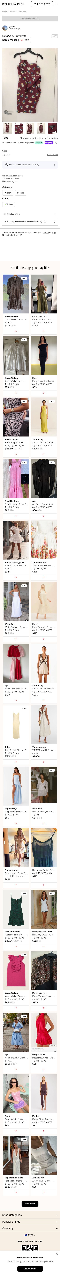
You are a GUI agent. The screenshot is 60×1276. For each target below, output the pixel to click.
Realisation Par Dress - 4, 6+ (18, 934)
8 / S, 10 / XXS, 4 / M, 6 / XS (45, 873)
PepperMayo (11, 808)
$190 (7, 694)
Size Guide (52, 154)
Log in (37, 3)
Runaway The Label (42, 931)
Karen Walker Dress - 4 (16, 319)
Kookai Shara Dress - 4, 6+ (45, 1119)
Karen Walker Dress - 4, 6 (17, 381)
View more (30, 1203)
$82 (9, 633)
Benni (7, 1116)
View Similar (30, 1268)
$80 (37, 510)
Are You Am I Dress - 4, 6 (44, 1180)
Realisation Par (12, 931)
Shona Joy (37, 439)
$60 (7, 817)
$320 (11, 1186)
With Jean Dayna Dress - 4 (45, 811)
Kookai (35, 1116)
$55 (34, 1063)
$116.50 (13, 448)
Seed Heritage (12, 501)
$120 (34, 876)
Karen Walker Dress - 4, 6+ (45, 319)
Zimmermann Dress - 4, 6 (44, 565)
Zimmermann (39, 562)
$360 (11, 1063)
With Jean (37, 808)
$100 (37, 448)
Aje (34, 501)
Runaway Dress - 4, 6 (42, 934)
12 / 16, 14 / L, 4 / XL (14, 876)
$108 (10, 325)
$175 (10, 756)
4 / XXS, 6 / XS (12, 384)
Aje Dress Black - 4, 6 (42, 504)
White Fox (10, 624)
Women (13, 11)
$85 (10, 1002)
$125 (34, 633)
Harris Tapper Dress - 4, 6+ (17, 442)
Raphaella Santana (14, 1177)
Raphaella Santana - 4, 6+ (17, 1180)
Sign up (46, 3)
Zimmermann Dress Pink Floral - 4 (21, 873)
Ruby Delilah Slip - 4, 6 (15, 750)
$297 (35, 325)
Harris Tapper (11, 439)
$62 (9, 510)
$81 (37, 817)
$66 (7, 1125)
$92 (34, 1125)
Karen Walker (9, 39)
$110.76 (13, 940)
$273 (35, 1002)
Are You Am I (38, 1177)
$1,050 (36, 756)
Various (9, 204)
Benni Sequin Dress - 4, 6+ (17, 1119)
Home (4, 11)
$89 (34, 387)
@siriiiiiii (12, 26)
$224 (7, 571)
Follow (26, 40)
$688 (7, 879)
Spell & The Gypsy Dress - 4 (18, 565)
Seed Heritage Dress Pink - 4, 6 (19, 504)
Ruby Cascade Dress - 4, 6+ (45, 627)
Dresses (22, 11)
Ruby (34, 378)
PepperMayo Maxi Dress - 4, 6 (19, 811)
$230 (35, 694)
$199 (35, 571)
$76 (9, 387)
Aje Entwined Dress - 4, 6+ (17, 688)
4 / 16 (35, 753)
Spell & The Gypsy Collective (19, 562)
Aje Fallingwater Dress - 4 (17, 1057)
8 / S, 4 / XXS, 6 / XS (42, 322)
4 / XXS (8, 322)
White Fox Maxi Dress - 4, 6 (18, 627)
